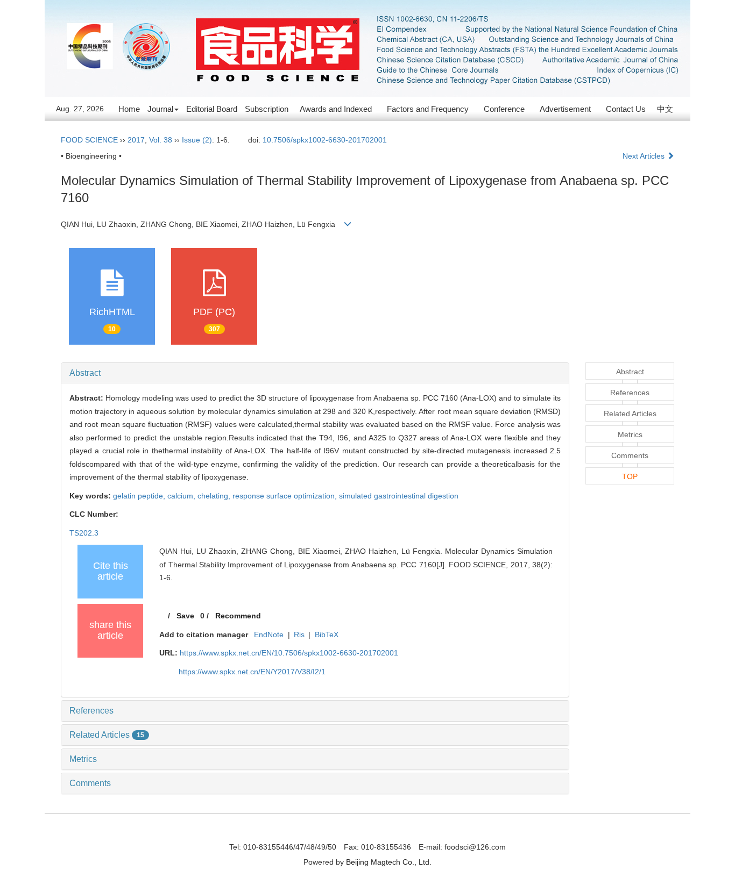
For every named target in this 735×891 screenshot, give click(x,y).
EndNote (269, 634)
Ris (299, 634)
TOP (630, 476)
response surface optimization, (285, 495)
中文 (665, 108)
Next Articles (645, 156)
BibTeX (326, 634)
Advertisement (565, 108)
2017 (136, 140)
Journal (160, 108)
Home (129, 108)
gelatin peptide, (140, 495)
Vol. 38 (160, 140)
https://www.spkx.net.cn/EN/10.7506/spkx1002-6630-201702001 (289, 652)
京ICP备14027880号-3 (367, 832)
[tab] (315, 373)
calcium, (182, 495)
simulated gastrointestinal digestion (398, 495)
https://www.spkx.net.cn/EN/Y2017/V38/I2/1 (252, 671)
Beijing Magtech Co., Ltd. (389, 862)
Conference (504, 108)
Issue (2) (197, 140)
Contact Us (626, 108)
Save (185, 615)
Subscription (266, 108)
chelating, (214, 495)
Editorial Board (211, 108)
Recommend (238, 615)
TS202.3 (83, 533)
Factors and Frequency (428, 108)
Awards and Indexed (336, 108)
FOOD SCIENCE (89, 140)
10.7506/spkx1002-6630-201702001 (325, 140)
